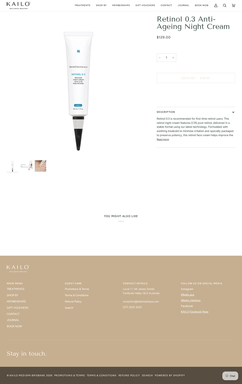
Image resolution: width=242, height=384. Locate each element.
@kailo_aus (187, 294)
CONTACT (13, 314)
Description (166, 112)
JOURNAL (13, 320)
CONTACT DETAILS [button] (135, 283)
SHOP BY (12, 295)
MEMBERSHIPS (16, 301)
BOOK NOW (14, 326)
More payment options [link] (170, 101)
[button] (82, 5)
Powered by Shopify (170, 375)
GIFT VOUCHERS (17, 307)
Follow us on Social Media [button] (201, 283)
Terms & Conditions (76, 295)
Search (69, 307)
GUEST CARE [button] (73, 283)
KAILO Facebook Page (194, 311)
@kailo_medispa (190, 300)
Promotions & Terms (77, 289)
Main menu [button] (15, 283)
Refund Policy (73, 301)
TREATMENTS (15, 289)
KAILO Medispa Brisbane (27, 375)
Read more (163, 139)
